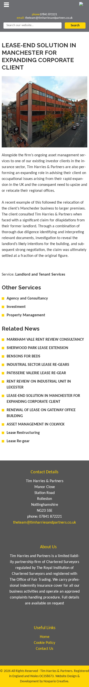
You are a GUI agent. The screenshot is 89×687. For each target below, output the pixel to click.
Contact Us (44, 649)
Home (44, 637)
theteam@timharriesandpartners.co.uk (48, 18)
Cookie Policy (44, 643)
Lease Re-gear (18, 441)
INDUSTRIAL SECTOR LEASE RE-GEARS (38, 365)
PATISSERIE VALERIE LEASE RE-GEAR (36, 373)
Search (75, 25)
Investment (16, 307)
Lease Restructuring (23, 433)
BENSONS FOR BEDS (23, 356)
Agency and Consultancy (27, 298)
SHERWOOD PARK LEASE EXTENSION (37, 348)
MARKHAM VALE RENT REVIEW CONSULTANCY (45, 340)
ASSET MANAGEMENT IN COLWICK (36, 424)
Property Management (26, 315)
